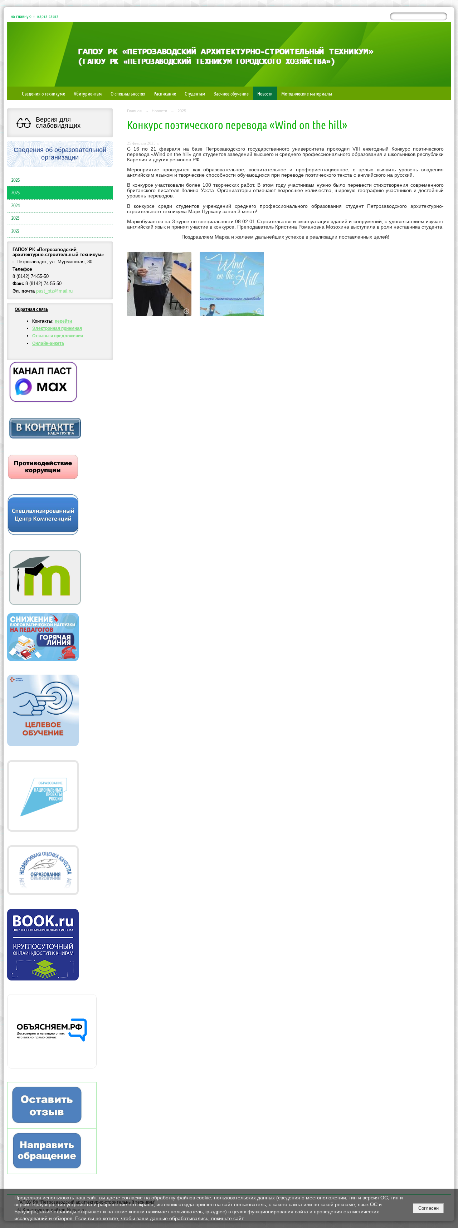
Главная (134, 111)
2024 (15, 206)
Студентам (195, 93)
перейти (63, 321)
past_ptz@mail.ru (54, 291)
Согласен (428, 1208)
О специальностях (128, 93)
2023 (15, 218)
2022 (15, 231)
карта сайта (48, 16)
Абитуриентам (88, 93)
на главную (21, 16)
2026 (15, 180)
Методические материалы (306, 93)
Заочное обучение (231, 93)
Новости (265, 93)
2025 (15, 193)
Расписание (165, 93)
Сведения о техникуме (43, 93)
